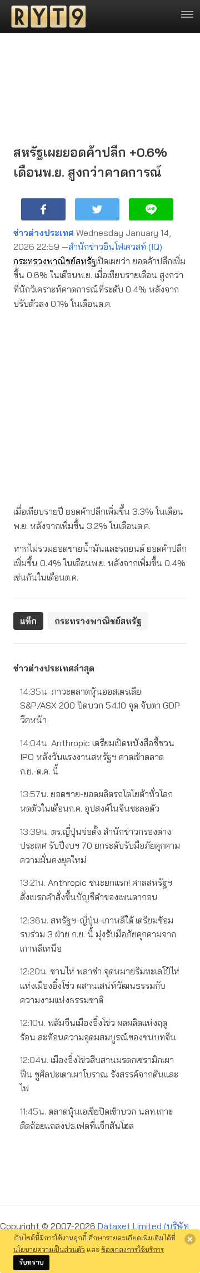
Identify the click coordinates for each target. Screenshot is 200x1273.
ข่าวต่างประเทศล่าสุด (53, 668)
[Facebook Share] (43, 209)
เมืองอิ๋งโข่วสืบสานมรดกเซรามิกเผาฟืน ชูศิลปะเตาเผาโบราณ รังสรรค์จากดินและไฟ (99, 1074)
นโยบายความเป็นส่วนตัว (49, 1249)
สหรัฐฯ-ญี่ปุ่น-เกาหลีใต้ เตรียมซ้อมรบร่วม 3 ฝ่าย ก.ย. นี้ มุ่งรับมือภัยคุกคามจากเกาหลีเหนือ (98, 934)
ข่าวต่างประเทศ (43, 232)
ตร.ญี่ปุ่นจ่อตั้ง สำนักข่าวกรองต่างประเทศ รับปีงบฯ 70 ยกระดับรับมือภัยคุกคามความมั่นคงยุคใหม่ (100, 845)
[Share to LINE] (151, 209)
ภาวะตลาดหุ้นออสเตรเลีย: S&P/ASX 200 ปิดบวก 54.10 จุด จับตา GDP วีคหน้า (100, 705)
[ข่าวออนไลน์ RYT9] (45, 16)
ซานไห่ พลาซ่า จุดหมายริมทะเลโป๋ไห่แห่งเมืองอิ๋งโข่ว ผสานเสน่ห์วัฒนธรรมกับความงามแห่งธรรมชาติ (99, 985)
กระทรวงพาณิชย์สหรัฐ (54, 260)
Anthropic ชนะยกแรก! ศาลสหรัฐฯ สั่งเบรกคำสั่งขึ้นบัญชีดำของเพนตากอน (96, 889)
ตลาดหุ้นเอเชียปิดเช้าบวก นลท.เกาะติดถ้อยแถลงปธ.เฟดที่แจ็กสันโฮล (96, 1118)
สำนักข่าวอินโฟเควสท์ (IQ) (115, 246)
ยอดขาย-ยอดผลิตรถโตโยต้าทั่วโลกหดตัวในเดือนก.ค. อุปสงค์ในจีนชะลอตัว (96, 801)
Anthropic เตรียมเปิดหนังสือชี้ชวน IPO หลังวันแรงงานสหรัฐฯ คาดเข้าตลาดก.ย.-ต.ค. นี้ (97, 757)
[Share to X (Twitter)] (97, 209)
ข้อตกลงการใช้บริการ (132, 1249)
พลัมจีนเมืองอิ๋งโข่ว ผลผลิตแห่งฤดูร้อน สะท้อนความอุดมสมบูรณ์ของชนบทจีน (98, 1030)
